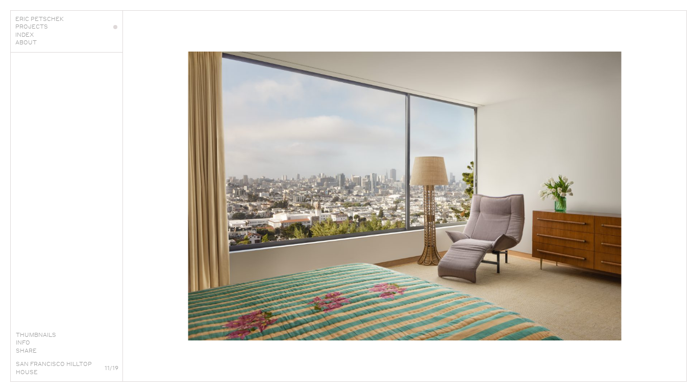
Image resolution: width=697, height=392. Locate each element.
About (26, 42)
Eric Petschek (39, 18)
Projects (31, 26)
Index (24, 34)
